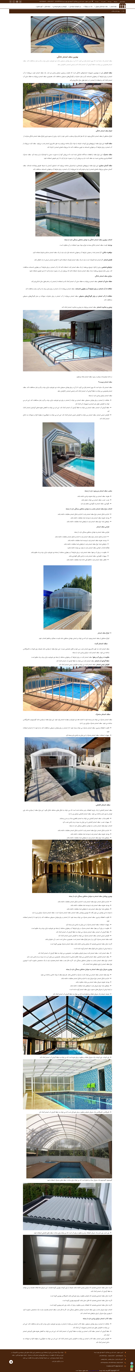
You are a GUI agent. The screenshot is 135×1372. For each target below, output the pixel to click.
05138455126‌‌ (42, 1)
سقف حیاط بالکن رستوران (101, 7)
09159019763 (119, 1363)
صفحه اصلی (122, 1)
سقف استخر (113, 7)
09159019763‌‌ (50, 1)
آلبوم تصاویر (39, 7)
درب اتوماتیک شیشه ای (75, 7)
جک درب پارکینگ (88, 7)
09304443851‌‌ (58, 1)
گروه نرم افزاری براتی (93, 1371)
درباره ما (97, 1)
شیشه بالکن (47, 7)
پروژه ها (109, 1)
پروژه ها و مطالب (115, 11)
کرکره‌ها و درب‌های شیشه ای (60, 7)
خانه (123, 11)
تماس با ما (103, 1)
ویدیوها (115, 1)
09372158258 (104, 1363)
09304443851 (112, 1363)
